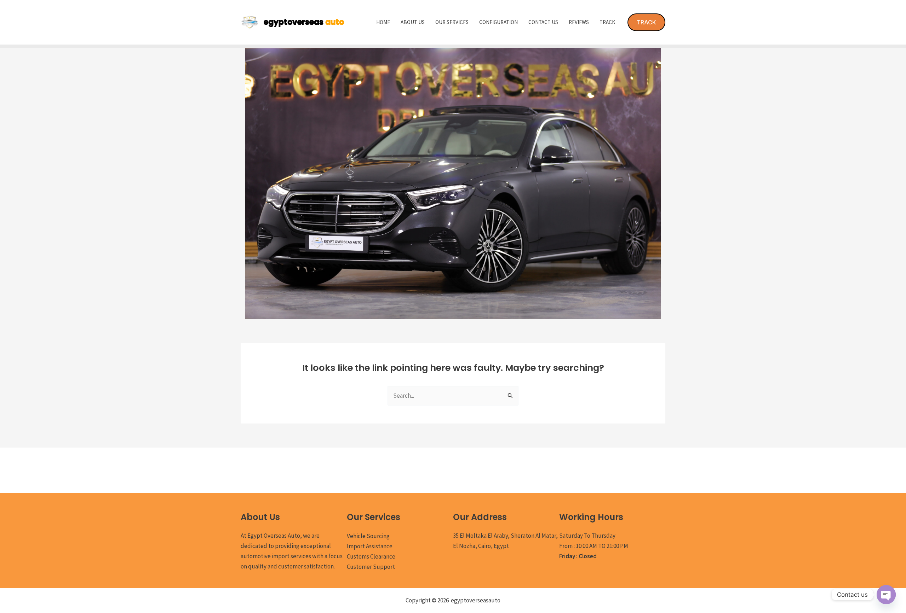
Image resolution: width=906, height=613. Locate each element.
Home (383, 22)
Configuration (498, 22)
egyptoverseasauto (475, 600)
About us (413, 22)
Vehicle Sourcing (368, 536)
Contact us (543, 22)
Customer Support (371, 567)
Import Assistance (369, 546)
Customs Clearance (371, 556)
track (607, 22)
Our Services (452, 22)
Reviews (579, 22)
